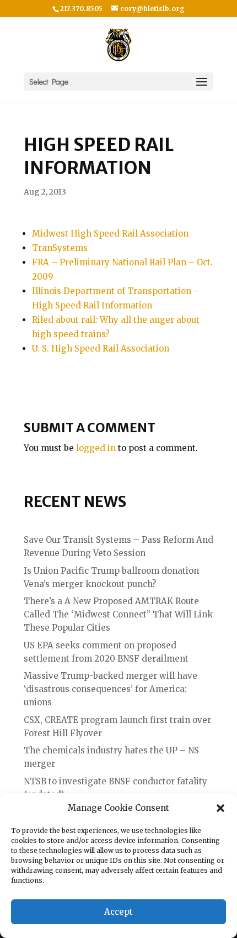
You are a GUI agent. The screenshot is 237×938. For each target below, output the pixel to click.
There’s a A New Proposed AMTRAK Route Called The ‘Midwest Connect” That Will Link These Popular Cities (118, 614)
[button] (220, 808)
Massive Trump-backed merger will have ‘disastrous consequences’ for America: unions (110, 689)
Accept (118, 911)
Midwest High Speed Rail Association (110, 233)
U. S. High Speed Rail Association (100, 348)
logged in (96, 448)
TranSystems (60, 248)
